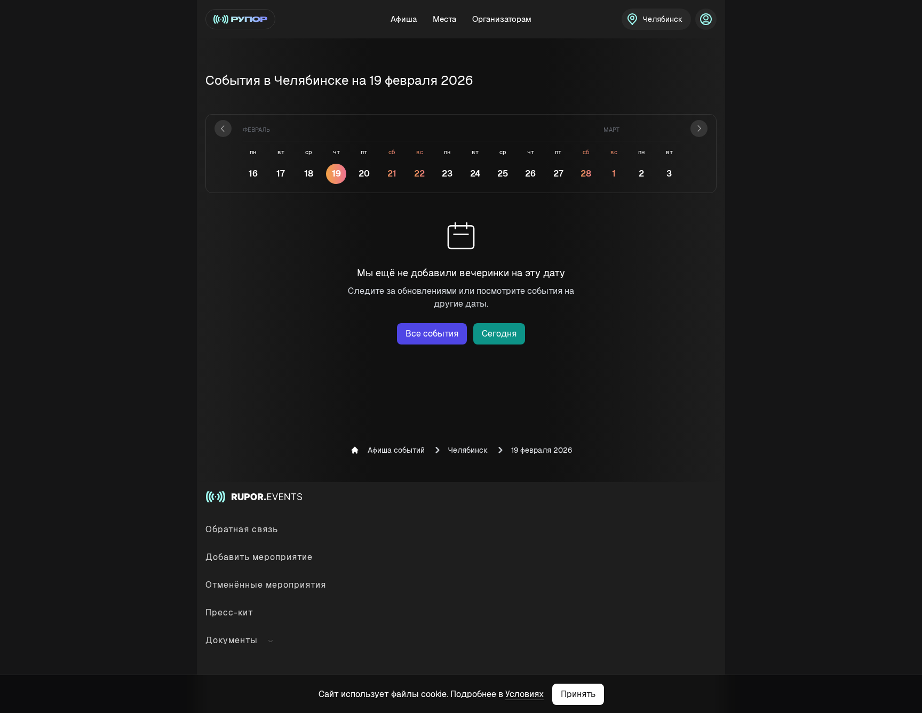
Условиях (524, 694)
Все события (432, 333)
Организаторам (501, 19)
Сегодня (499, 333)
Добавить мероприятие (259, 557)
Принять (578, 694)
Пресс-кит (229, 612)
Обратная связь (241, 529)
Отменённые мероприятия (265, 584)
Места (444, 19)
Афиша (404, 19)
